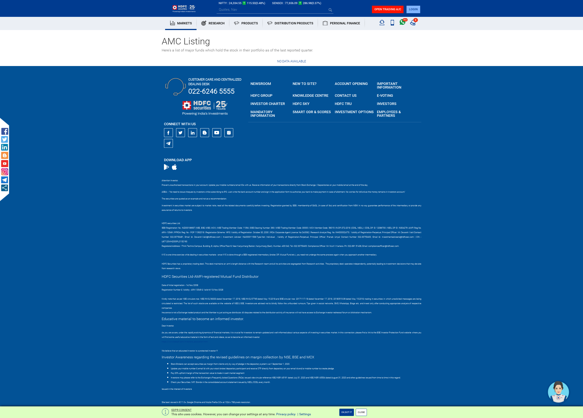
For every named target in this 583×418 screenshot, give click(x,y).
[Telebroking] (382, 23)
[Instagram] (228, 132)
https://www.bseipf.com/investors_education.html (185, 342)
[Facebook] (168, 132)
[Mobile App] (392, 23)
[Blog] (204, 132)
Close (361, 412)
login (413, 9)
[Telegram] (168, 143)
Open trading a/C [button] (387, 9)
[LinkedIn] (192, 132)
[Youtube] (216, 132)
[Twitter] (180, 132)
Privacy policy (286, 414)
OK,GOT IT (346, 412)
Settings (305, 414)
